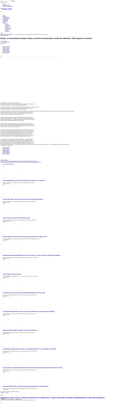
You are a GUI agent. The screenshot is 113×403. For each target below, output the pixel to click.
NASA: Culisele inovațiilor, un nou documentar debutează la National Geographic (18, 161)
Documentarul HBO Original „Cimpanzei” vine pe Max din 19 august (20, 330)
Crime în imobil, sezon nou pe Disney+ (12, 274)
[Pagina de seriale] (6, 9)
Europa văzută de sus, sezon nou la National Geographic (16, 217)
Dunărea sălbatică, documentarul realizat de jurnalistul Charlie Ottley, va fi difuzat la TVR (25, 236)
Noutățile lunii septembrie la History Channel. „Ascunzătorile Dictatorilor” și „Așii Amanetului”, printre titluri (29, 348)
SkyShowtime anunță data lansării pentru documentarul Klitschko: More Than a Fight (24, 292)
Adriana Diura (4, 41)
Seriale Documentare (7, 34)
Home (1, 34)
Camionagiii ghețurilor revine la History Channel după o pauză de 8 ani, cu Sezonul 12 (24, 180)
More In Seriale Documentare (8, 164)
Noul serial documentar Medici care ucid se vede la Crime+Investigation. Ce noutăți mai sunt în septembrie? (29, 311)
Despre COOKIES (6, 5)
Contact (4, 4)
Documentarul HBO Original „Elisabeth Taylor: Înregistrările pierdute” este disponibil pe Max (26, 386)
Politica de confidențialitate (8, 6)
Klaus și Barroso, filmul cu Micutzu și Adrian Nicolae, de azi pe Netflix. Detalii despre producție (20, 162)
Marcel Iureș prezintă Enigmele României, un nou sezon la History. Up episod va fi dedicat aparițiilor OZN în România (31, 255)
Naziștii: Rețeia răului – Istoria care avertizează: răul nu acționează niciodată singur (23, 199)
